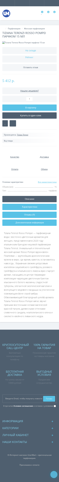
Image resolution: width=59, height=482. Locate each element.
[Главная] (3, 28)
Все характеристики (47, 182)
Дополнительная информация (29, 222)
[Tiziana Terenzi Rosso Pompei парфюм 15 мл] (29, 42)
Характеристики (29, 207)
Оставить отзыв (30, 67)
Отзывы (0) (29, 215)
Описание (29, 199)
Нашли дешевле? (29, 90)
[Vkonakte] (29, 413)
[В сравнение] (13, 123)
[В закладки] (5, 123)
